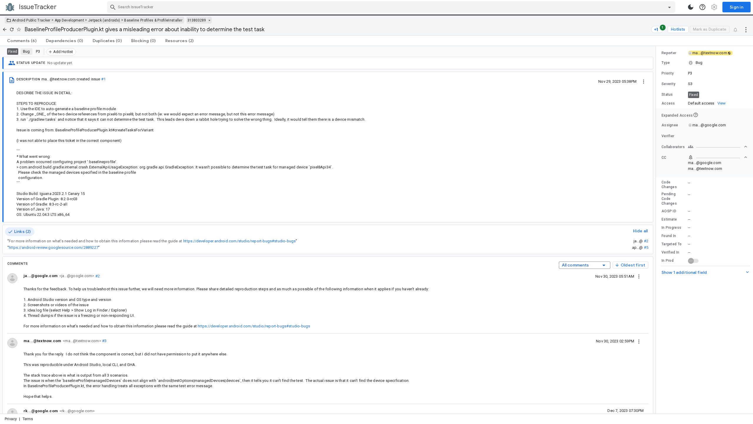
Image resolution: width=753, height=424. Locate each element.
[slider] (657, 230)
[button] (704, 63)
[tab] (21, 41)
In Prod (668, 261)
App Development (69, 20)
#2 (646, 241)
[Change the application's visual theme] (691, 7)
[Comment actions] (639, 276)
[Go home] (4, 29)
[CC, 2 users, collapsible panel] (717, 157)
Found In (669, 236)
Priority (668, 73)
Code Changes (669, 184)
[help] (702, 7)
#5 (646, 247)
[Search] (112, 7)
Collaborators (673, 147)
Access (668, 103)
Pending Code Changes (669, 199)
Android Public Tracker (31, 20)
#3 (104, 341)
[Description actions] (643, 81)
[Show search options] (669, 7)
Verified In (670, 252)
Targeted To (672, 244)
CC (664, 157)
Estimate (669, 219)
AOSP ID (669, 211)
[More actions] (746, 29)
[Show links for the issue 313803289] (209, 20)
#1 (103, 79)
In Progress (671, 228)
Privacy (11, 419)
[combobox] (392, 7)
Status (667, 94)
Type (666, 63)
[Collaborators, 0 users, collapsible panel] (717, 146)
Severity (668, 84)
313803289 (196, 20)
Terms (28, 419)
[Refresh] (11, 29)
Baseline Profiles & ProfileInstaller (153, 20)
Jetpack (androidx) (104, 20)
